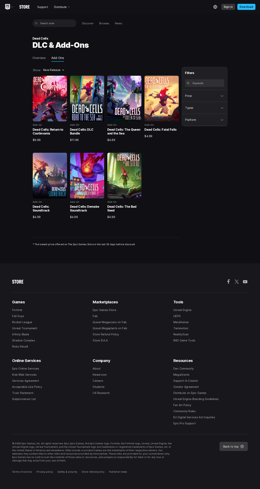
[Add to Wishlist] (63, 80)
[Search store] (36, 23)
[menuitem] (88, 23)
